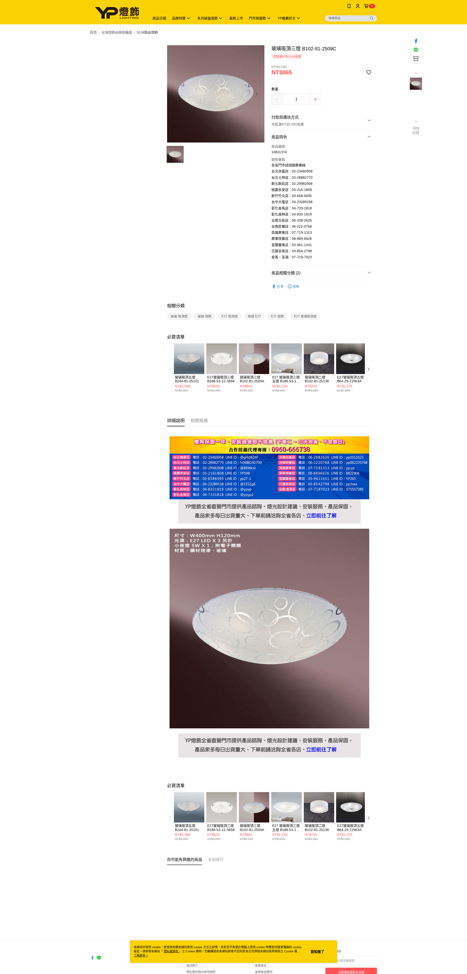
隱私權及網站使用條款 (201, 972)
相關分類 (176, 306)
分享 (280, 286)
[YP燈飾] (117, 13)
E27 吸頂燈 (230, 316)
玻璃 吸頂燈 (179, 316)
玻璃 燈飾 (204, 316)
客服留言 (261, 965)
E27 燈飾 (277, 316)
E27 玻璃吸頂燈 (305, 316)
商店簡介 (192, 965)
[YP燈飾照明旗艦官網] (269, 502)
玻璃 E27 (254, 316)
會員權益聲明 (263, 972)
